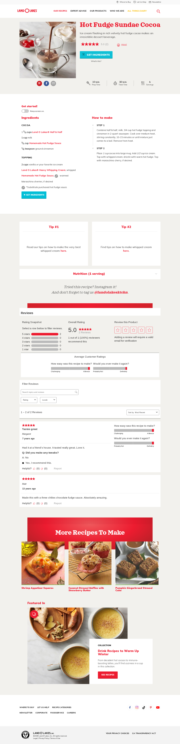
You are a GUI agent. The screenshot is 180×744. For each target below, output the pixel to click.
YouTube (157, 707)
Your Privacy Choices (117, 733)
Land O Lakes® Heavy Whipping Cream (43, 170)
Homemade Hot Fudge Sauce (45, 143)
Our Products (98, 11)
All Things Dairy (137, 11)
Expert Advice (78, 11)
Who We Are (117, 11)
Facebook (46, 83)
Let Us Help (43, 707)
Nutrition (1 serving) (89, 273)
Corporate (41, 713)
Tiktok (144, 707)
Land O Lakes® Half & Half (47, 132)
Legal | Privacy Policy (41, 738)
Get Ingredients (98, 55)
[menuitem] (60, 11)
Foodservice (57, 713)
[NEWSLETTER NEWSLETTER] (163, 5)
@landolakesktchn (111, 292)
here (63, 251)
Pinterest (39, 83)
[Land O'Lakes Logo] (27, 11)
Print (124, 45)
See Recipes (107, 675)
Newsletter (26, 713)
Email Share (53, 83)
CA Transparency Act (144, 733)
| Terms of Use (55, 738)
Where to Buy (27, 707)
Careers (71, 713)
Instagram (136, 707)
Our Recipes (60, 11)
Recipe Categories (61, 707)
